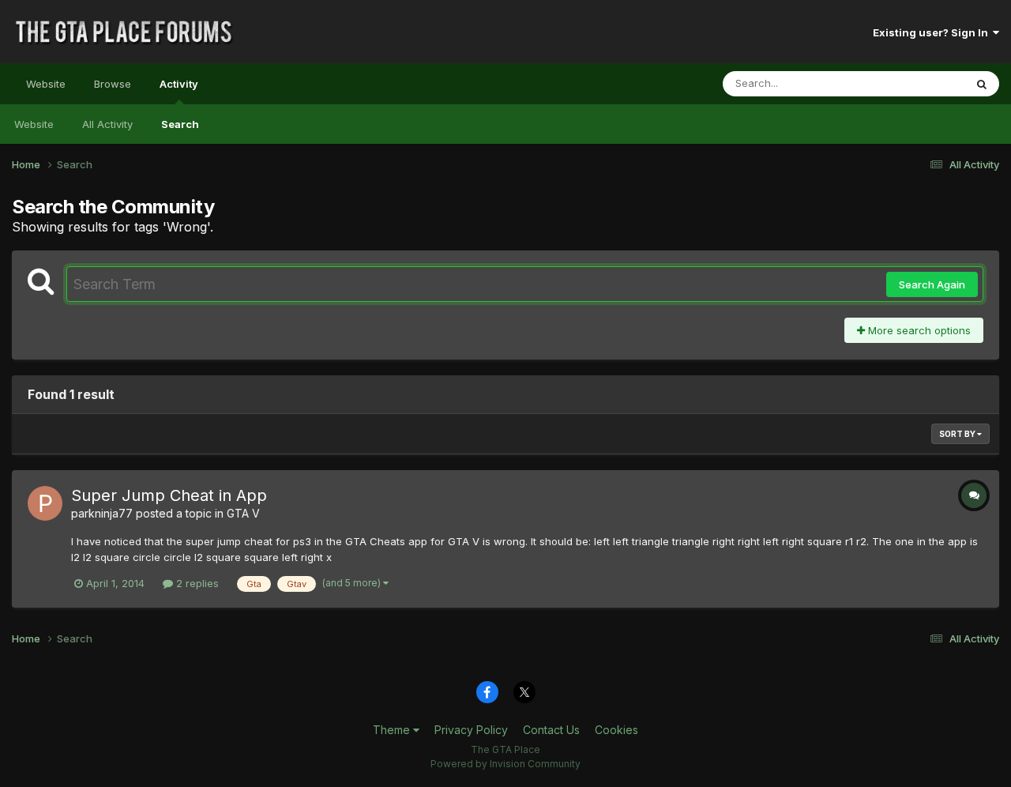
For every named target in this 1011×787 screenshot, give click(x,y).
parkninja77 (102, 513)
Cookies (616, 729)
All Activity (107, 124)
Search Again (932, 284)
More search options (918, 330)
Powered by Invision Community (505, 764)
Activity (179, 83)
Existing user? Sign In (933, 32)
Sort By (958, 434)
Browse (112, 83)
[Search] (981, 83)
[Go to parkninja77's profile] (45, 503)
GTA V (243, 513)
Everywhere (915, 83)
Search (180, 124)
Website (46, 83)
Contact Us (551, 729)
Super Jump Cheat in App (169, 495)
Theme (393, 729)
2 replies (196, 583)
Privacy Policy (471, 729)
